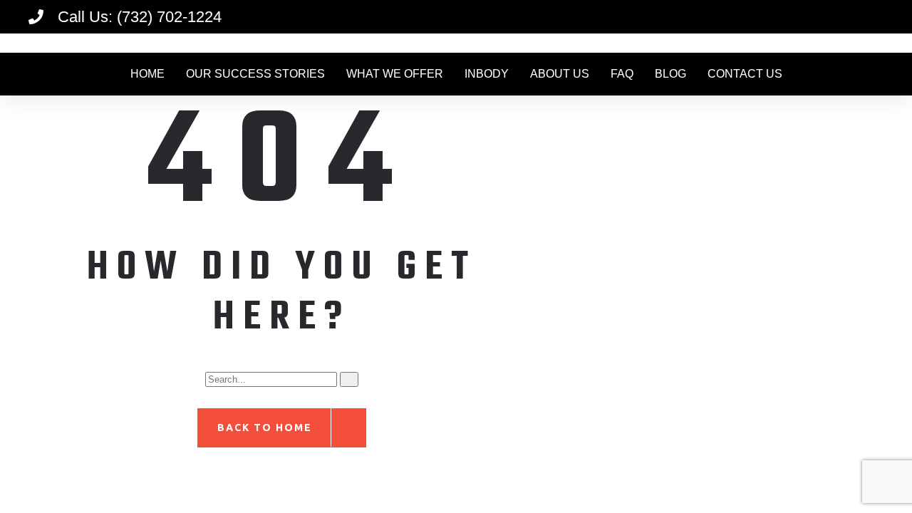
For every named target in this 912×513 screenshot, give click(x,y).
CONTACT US (745, 74)
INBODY (487, 74)
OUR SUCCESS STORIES (255, 74)
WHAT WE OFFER (394, 74)
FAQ (622, 74)
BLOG (670, 74)
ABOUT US (559, 74)
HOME (147, 74)
